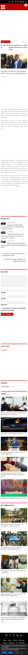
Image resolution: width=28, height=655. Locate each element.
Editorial (21, 640)
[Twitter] (12, 1)
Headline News (11, 241)
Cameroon (10, 231)
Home (5, 640)
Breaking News (11, 222)
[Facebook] (15, 1)
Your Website (4, 305)
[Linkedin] (24, 1)
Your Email (3, 298)
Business (11, 643)
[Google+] (18, 1)
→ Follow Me (4, 350)
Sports (5, 643)
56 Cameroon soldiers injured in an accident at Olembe (15, 260)
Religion (22, 643)
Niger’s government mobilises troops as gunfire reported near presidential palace (14, 47)
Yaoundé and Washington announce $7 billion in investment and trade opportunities (12, 227)
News (9, 640)
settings (16, 649)
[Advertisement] (14, 25)
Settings (17, 652)
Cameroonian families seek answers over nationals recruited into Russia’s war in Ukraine (12, 236)
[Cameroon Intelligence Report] (3, 8)
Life (17, 643)
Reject (10, 652)
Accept (4, 652)
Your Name (3, 292)
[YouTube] (21, 1)
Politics (15, 640)
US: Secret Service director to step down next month (13, 254)
